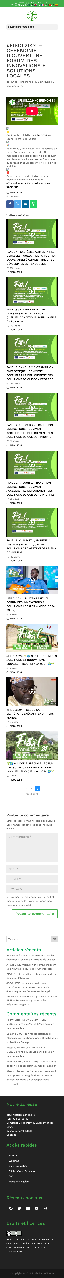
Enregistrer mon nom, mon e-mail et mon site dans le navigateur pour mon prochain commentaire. (30, 901)
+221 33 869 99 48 (17, 1118)
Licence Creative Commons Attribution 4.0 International (28, 1247)
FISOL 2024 (16, 192)
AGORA (13, 1155)
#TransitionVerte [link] (16, 183)
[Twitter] (17, 204)
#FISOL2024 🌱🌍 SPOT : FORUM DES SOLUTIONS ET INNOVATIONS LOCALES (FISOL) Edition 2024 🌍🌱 (31, 659)
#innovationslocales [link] (38, 183)
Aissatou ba (13, 1047)
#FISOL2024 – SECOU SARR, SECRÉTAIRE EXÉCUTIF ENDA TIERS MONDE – (30, 713)
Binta (9, 1061)
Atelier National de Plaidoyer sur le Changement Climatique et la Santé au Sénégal (32, 1038)
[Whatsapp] (33, 204)
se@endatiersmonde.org (20, 1114)
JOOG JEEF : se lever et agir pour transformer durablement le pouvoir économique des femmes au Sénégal (28, 987)
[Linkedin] (25, 204)
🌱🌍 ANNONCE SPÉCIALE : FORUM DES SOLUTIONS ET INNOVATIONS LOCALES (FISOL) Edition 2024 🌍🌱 (30, 767)
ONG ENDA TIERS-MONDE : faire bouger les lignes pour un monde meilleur (30, 1024)
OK (54, 939)
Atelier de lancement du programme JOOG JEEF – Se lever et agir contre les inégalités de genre (31, 1000)
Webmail (14, 1160)
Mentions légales (19, 1181)
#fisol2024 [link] (41, 135)
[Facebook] (10, 204)
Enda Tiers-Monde (22, 81)
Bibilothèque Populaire (22, 1171)
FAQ (11, 1176)
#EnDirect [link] (12, 186)
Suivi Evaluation (18, 1166)
